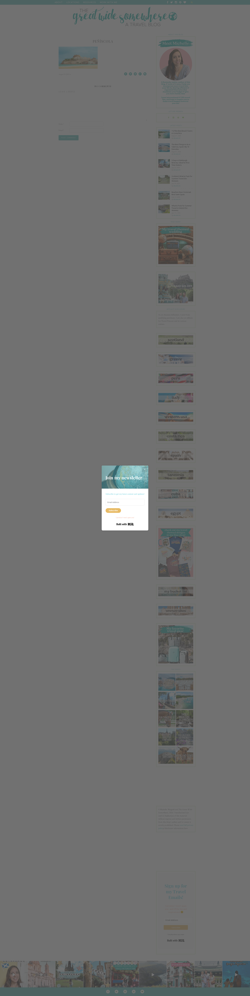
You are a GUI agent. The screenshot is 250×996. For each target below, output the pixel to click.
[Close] (144, 469)
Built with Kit (125, 524)
